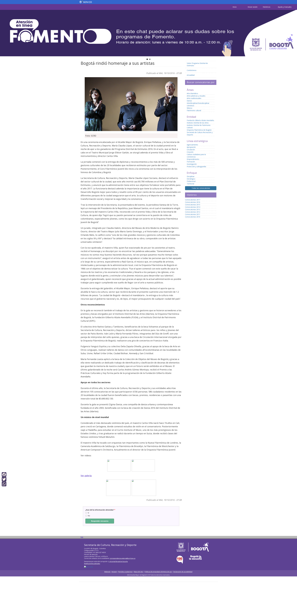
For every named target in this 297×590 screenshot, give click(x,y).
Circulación (191, 149)
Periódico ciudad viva (125, 572)
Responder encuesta (99, 521)
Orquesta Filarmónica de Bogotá (199, 130)
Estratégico (191, 179)
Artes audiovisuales (194, 98)
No (89, 516)
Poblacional (191, 181)
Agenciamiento (192, 145)
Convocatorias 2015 (192, 204)
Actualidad (191, 75)
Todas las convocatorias (201, 188)
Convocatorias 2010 (192, 217)
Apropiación (191, 147)
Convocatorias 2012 (192, 212)
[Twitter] (4, 479)
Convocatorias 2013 (192, 209)
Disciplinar (190, 176)
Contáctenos (191, 70)
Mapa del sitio (138, 572)
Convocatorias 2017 (192, 200)
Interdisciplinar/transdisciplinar (198, 103)
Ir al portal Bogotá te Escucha (118, 561)
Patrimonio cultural (194, 110)
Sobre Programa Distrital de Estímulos (197, 64)
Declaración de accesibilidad (182, 572)
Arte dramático (192, 93)
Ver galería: (86, 475)
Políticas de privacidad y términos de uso (158, 572)
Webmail (107, 572)
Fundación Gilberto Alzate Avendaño (200, 120)
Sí (88, 513)
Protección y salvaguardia (196, 166)
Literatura (190, 105)
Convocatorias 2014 (192, 207)
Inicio (235, 7)
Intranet (114, 572)
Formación (191, 162)
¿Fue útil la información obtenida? (100, 510)
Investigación (192, 164)
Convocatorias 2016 (192, 202)
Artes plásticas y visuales (196, 96)
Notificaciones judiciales (92, 564)
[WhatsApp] (4, 484)
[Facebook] (4, 474)
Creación (190, 152)
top (82, 537)
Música (189, 108)
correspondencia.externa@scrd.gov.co (122, 558)
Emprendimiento (193, 159)
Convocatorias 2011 (192, 214)
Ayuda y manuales (285, 7)
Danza (189, 101)
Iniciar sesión (252, 7)
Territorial (190, 184)
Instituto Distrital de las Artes (198, 123)
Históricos (266, 7)
